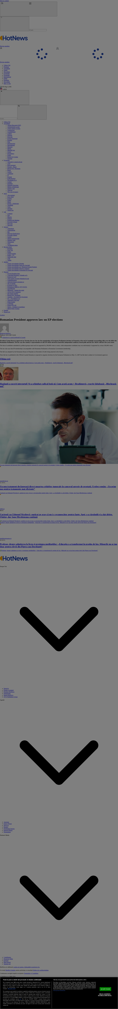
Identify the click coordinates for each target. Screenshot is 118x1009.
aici (20, 999)
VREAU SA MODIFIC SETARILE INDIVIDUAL (105, 994)
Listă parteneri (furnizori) (59, 990)
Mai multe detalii (11, 988)
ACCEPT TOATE (105, 989)
